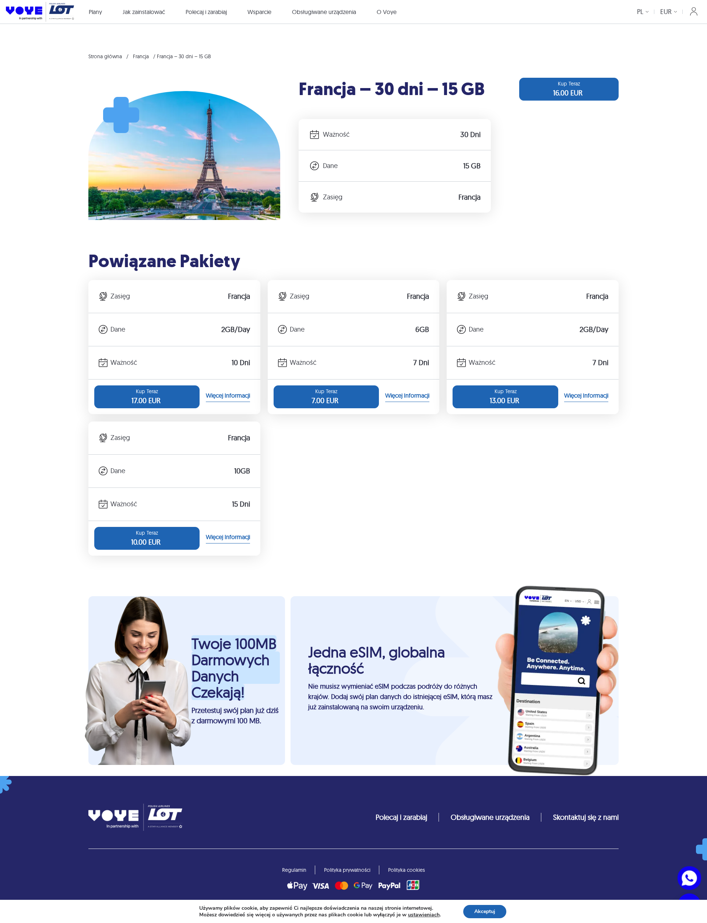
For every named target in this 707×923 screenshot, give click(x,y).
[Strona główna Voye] (40, 11)
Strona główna (105, 56)
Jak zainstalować (144, 11)
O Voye (387, 11)
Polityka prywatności (347, 870)
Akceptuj (484, 911)
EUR (666, 11)
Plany (95, 11)
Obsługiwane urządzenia (324, 11)
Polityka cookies (406, 870)
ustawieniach (424, 915)
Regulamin (294, 870)
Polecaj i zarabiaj (206, 11)
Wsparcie (259, 11)
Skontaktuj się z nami (586, 817)
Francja (141, 56)
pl (640, 11)
